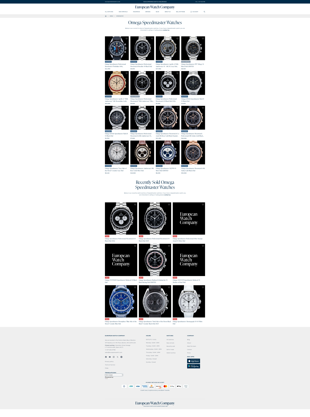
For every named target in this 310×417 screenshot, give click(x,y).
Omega (111, 16)
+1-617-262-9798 (110, 350)
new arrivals (123, 11)
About (189, 343)
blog (157, 11)
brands (147, 11)
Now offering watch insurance (155, 1)
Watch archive (171, 352)
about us (167, 11)
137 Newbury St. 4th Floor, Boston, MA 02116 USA (120, 342)
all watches (109, 11)
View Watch (116, 48)
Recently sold (171, 346)
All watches (170, 339)
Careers (189, 349)
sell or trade (180, 11)
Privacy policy (109, 361)
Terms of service (110, 364)
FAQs (106, 368)
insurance (136, 11)
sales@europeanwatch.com (112, 1)
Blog (188, 339)
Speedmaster (119, 16)
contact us (166, 30)
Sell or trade (170, 349)
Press (189, 352)
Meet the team (191, 346)
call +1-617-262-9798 (200, 1)
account (195, 11)
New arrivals (170, 343)
